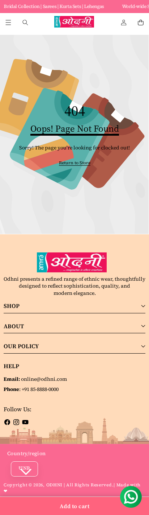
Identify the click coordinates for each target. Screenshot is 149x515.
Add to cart (75, 506)
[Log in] (123, 23)
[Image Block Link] (74, 262)
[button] (140, 23)
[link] (74, 163)
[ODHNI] (74, 22)
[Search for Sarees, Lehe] (25, 23)
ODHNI (54, 485)
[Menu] (8, 23)
